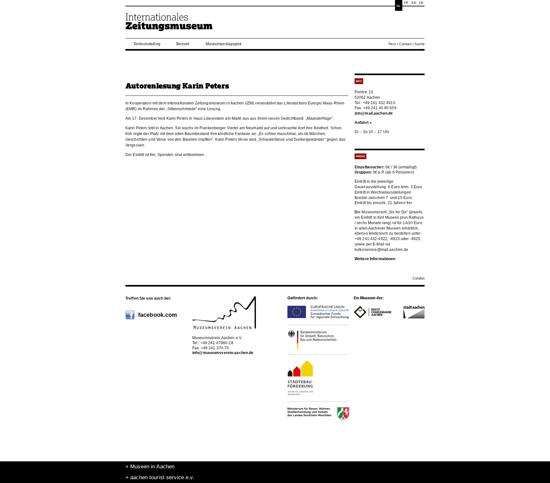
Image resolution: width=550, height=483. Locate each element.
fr (406, 2)
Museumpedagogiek (224, 44)
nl (399, 6)
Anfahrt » (363, 122)
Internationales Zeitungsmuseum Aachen (169, 25)
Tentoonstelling (146, 44)
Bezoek (183, 44)
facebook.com (157, 315)
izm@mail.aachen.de (374, 113)
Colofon (418, 278)
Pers (392, 44)
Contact (405, 44)
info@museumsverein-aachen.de (222, 353)
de (421, 2)
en (414, 2)
